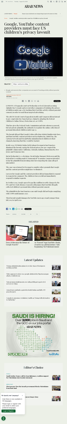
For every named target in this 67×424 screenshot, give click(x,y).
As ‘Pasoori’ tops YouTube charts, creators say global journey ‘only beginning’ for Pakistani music (47, 244)
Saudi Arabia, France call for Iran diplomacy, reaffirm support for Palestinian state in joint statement (27, 377)
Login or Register (8, 411)
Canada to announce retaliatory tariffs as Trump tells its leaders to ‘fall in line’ (28, 299)
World (15, 13)
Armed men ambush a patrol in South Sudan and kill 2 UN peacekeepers (25, 291)
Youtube (23, 214)
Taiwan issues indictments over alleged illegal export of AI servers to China (39, 13)
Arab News (10, 1)
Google (14, 214)
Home (6, 18)
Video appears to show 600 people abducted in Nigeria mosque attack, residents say (27, 275)
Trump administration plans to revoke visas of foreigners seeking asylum (25, 267)
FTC (37, 214)
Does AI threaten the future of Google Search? (17, 243)
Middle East (9, 384)
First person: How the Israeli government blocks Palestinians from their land (27, 387)
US (30, 214)
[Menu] (2, 2)
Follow (58, 101)
